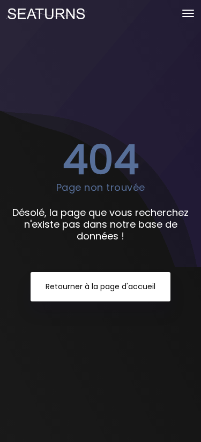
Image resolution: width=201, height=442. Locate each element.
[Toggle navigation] (188, 13)
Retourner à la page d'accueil (100, 286)
